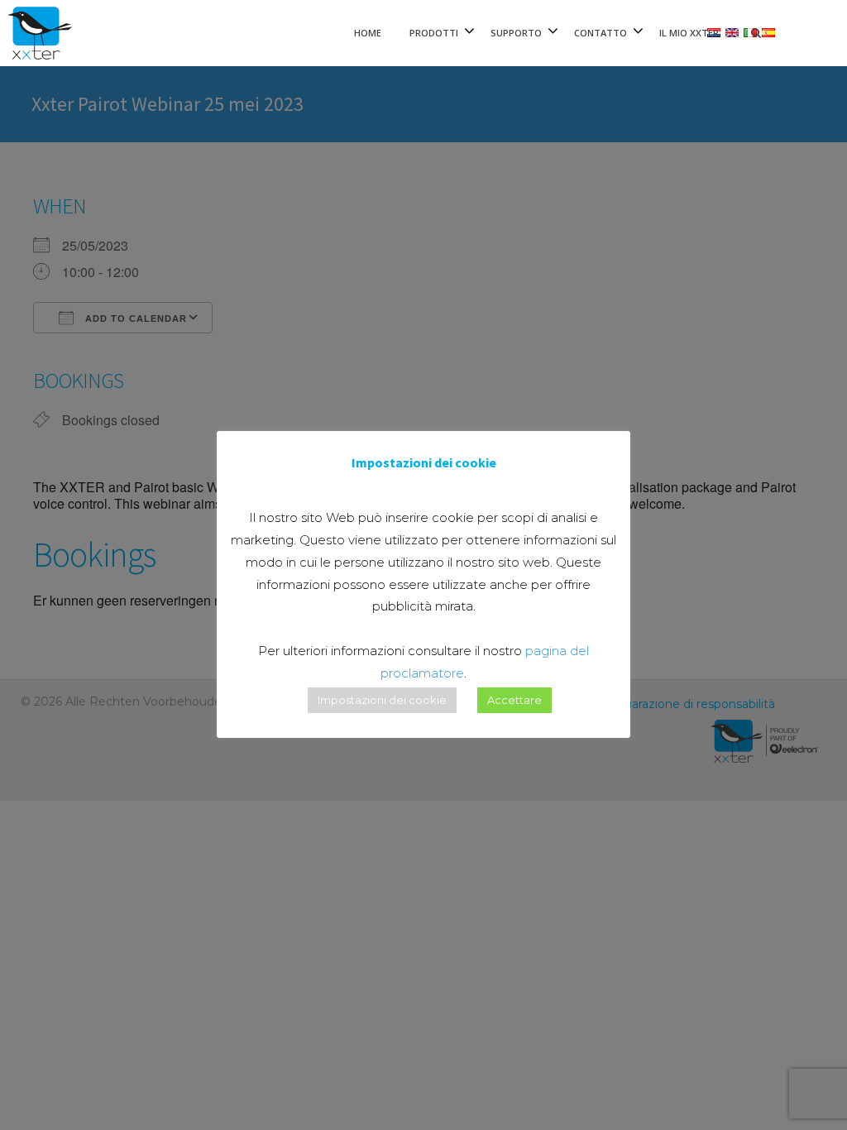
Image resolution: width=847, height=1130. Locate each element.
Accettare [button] (514, 699)
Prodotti (433, 32)
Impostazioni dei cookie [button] (382, 699)
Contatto (600, 32)
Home (367, 32)
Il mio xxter (689, 32)
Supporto (516, 32)
